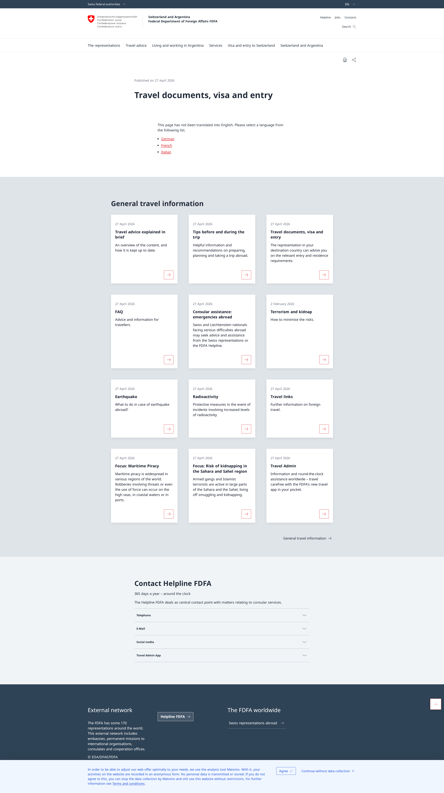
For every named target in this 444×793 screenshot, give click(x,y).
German (167, 138)
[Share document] (353, 59)
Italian (166, 152)
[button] (104, 45)
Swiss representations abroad (253, 723)
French (166, 145)
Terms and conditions (128, 783)
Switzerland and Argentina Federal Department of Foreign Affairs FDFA (182, 19)
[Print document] (344, 59)
